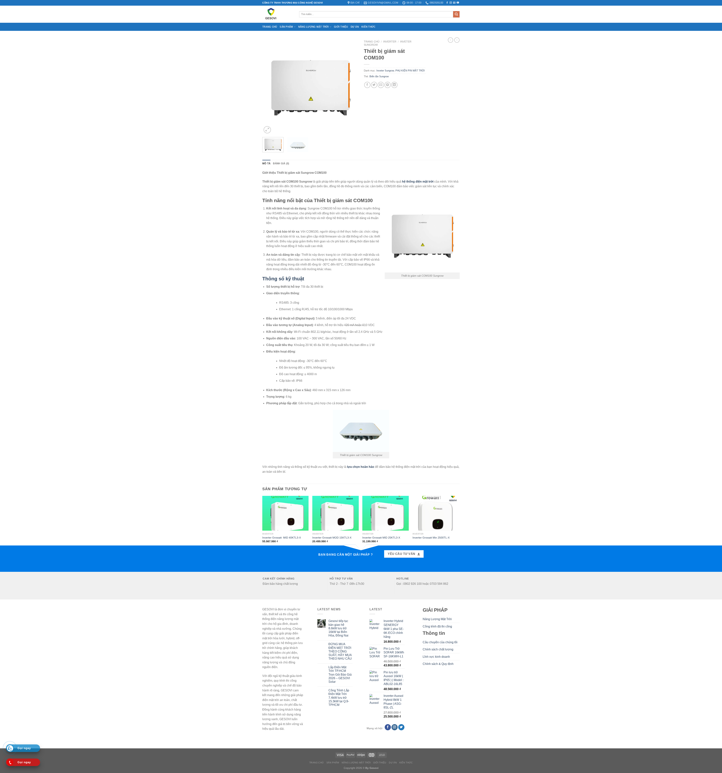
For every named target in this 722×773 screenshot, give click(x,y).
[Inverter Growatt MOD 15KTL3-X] (335, 513)
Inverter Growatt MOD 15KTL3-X (331, 537)
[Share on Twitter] (374, 85)
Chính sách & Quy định (438, 663)
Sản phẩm (286, 26)
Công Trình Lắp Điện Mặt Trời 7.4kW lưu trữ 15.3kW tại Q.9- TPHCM (338, 697)
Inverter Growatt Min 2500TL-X (431, 537)
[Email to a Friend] (381, 85)
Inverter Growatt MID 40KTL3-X (281, 537)
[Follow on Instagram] (451, 3)
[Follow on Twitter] (401, 727)
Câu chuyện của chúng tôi (440, 642)
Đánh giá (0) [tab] (281, 163)
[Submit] (456, 14)
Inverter (389, 41)
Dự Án (355, 26)
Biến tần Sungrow (379, 76)
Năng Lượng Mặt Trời (313, 26)
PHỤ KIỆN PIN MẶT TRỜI (410, 70)
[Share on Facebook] (367, 85)
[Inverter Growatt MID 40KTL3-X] (285, 513)
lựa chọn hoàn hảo (360, 466)
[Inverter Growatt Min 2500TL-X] (436, 513)
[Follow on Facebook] (447, 3)
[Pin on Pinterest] (388, 85)
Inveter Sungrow (385, 70)
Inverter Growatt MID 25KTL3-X (381, 537)
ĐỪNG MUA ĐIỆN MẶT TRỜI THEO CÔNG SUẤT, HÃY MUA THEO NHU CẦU (340, 651)
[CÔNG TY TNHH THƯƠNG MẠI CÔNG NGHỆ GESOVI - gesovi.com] (278, 14)
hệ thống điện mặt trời (417, 181)
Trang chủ (269, 26)
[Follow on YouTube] (458, 3)
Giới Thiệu (341, 26)
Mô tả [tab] (266, 163)
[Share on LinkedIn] (394, 85)
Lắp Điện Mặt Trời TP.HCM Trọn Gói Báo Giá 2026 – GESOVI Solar (340, 674)
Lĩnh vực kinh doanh (436, 656)
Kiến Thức (368, 26)
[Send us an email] (454, 3)
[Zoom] (267, 130)
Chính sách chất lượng (438, 649)
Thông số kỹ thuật (284, 278)
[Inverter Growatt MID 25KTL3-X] (385, 513)
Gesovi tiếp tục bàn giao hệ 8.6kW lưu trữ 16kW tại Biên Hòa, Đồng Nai (338, 628)
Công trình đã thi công (437, 626)
